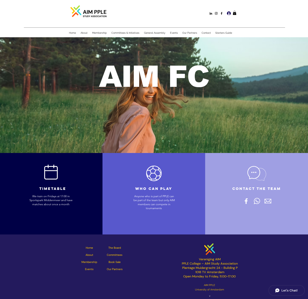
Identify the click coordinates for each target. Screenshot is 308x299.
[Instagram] (216, 13)
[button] (234, 13)
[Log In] (228, 13)
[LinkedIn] (211, 13)
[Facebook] (221, 13)
